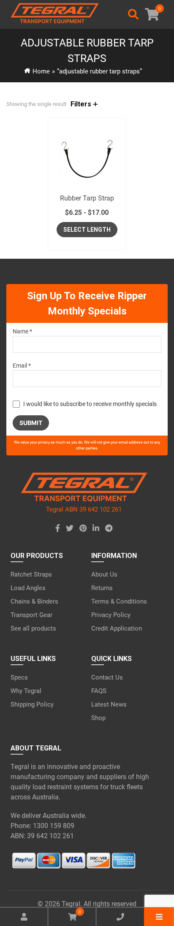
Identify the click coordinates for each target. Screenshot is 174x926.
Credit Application (116, 628)
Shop (98, 718)
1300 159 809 (53, 826)
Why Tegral (26, 691)
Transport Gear (31, 615)
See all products (33, 628)
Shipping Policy (32, 704)
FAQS (98, 691)
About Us (104, 574)
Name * (22, 331)
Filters (82, 104)
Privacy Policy (110, 615)
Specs (19, 677)
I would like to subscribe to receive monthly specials (90, 404)
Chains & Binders (34, 601)
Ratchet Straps (31, 574)
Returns (102, 588)
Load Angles (28, 588)
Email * (22, 365)
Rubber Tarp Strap (87, 198)
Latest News (109, 704)
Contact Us (107, 677)
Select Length (87, 229)
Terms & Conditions (119, 601)
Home (41, 71)
